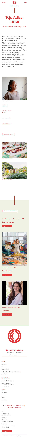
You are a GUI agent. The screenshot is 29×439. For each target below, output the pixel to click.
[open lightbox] (14, 150)
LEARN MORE (6, 226)
